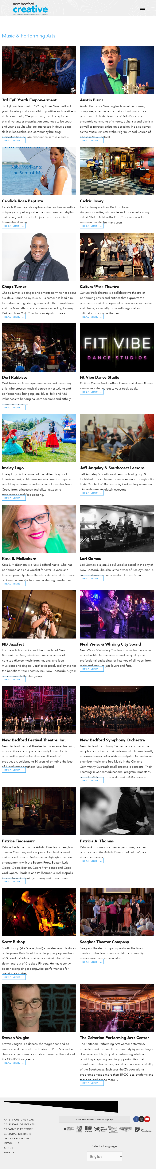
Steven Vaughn (15, 1037)
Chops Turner (14, 286)
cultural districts (18, 1133)
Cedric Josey (91, 201)
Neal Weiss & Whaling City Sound (110, 644)
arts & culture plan (19, 1119)
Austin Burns (91, 100)
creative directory (18, 1129)
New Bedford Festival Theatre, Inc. (34, 740)
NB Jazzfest (13, 644)
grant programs (16, 1138)
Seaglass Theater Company (104, 941)
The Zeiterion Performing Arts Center (114, 1037)
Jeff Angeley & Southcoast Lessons (112, 467)
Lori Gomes (90, 558)
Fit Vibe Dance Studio (99, 377)
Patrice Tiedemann (19, 841)
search (9, 1152)
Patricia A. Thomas (97, 841)
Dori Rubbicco (15, 377)
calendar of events (19, 1124)
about (8, 1148)
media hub (11, 1143)
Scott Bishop (13, 941)
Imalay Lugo (13, 467)
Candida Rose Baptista (22, 201)
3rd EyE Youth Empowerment (29, 100)
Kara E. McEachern (19, 558)
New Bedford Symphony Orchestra (112, 740)
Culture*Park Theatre (99, 286)
